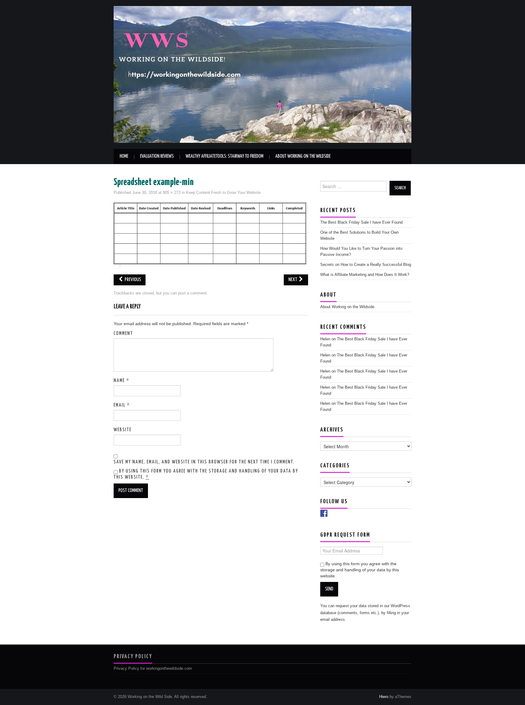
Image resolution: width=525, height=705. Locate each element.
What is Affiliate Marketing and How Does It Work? (364, 275)
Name (121, 380)
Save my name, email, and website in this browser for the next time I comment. (204, 462)
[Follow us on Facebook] (324, 513)
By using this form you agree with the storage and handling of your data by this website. (206, 474)
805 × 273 (171, 193)
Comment (123, 333)
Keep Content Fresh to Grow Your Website (223, 193)
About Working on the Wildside (303, 156)
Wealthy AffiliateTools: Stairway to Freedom (224, 156)
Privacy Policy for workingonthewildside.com (153, 668)
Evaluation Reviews (157, 156)
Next (293, 279)
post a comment (192, 293)
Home (124, 156)
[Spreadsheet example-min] (211, 234)
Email (122, 405)
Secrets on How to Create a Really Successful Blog (365, 265)
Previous (132, 279)
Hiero (383, 697)
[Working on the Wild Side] (262, 74)
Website (123, 430)
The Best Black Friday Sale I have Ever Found (361, 222)
